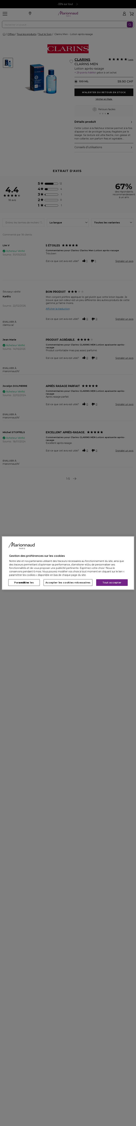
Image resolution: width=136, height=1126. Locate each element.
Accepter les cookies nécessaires (67, 582)
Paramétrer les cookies (24, 582)
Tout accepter (111, 582)
